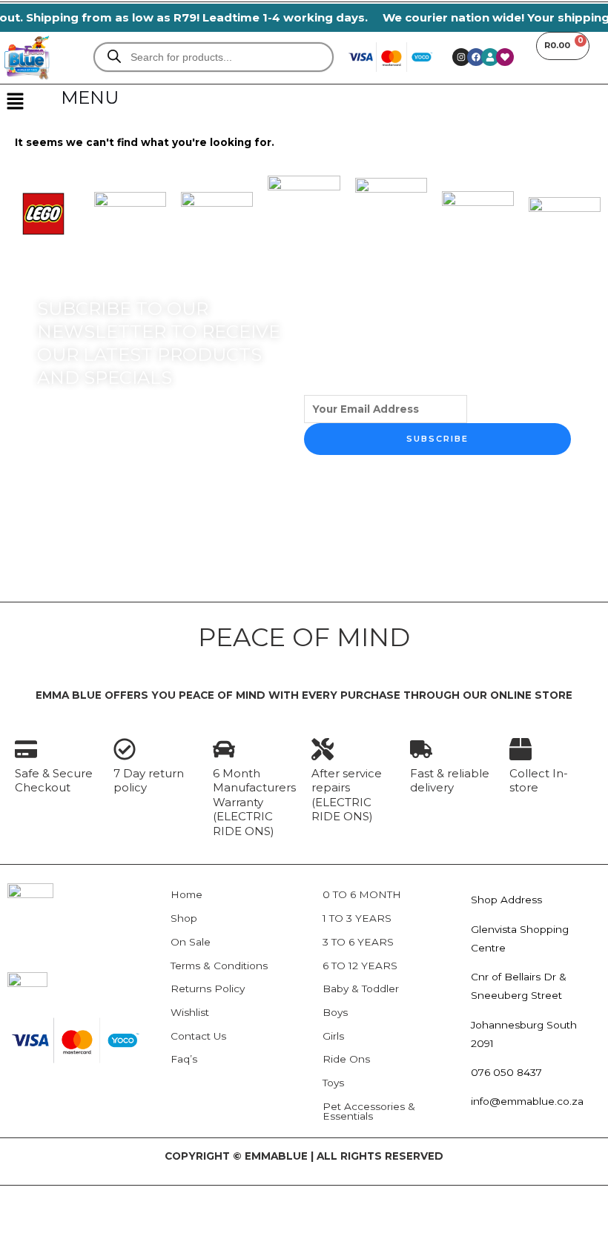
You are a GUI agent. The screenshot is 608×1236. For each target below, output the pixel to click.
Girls (333, 1036)
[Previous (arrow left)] (23, 1224)
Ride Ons (346, 1059)
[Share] (124, 1200)
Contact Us (198, 1036)
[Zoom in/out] (23, 1200)
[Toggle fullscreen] (74, 1200)
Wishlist (190, 1012)
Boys (335, 1012)
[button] (15, 102)
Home (186, 894)
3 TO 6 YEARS (358, 942)
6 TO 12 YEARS (360, 965)
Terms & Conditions (219, 965)
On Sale (191, 942)
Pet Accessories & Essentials (369, 1111)
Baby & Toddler (361, 988)
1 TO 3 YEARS (357, 918)
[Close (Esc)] (175, 1200)
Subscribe (437, 438)
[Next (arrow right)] (74, 1224)
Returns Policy (208, 988)
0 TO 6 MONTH (362, 894)
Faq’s (184, 1059)
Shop (184, 918)
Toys (333, 1083)
